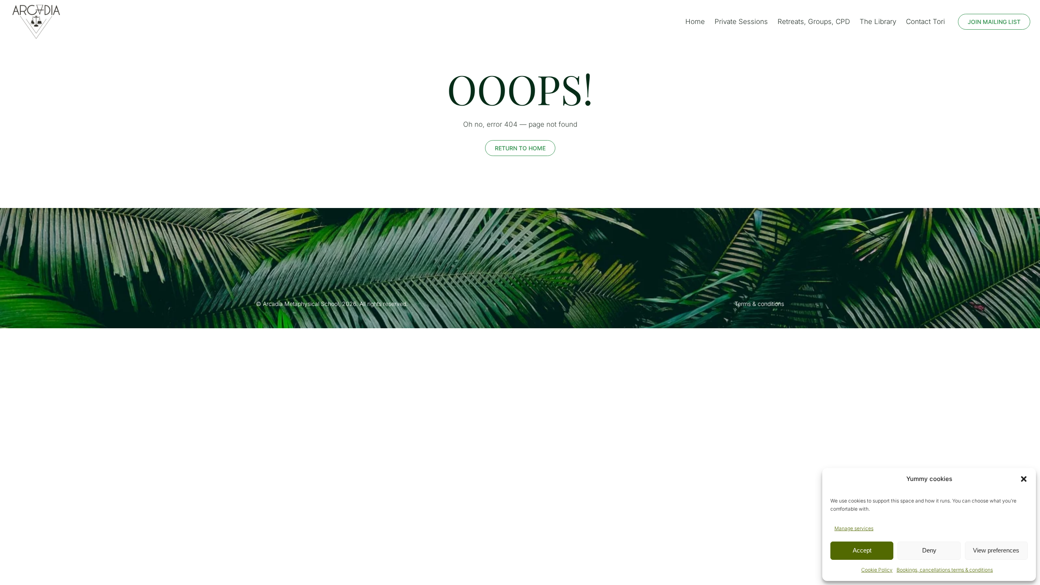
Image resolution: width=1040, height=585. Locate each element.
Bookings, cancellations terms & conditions (945, 570)
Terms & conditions (759, 303)
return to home (520, 148)
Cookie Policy (877, 570)
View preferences (996, 550)
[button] (1024, 479)
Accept (862, 550)
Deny (929, 550)
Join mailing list (994, 21)
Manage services (853, 528)
